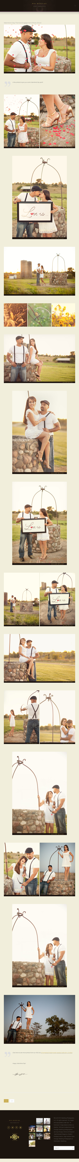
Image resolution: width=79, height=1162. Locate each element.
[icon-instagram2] (20, 1127)
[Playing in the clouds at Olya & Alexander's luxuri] (39, 1136)
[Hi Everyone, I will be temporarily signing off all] (39, 1121)
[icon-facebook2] (9, 1127)
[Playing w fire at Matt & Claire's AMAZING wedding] (32, 1128)
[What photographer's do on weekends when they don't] (39, 1128)
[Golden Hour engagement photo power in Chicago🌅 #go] (32, 1143)
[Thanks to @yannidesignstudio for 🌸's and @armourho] (47, 1136)
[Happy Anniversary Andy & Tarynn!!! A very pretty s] (32, 1136)
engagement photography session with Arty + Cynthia (56, 1052)
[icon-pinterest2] (17, 1127)
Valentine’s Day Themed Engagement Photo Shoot (22, 23)
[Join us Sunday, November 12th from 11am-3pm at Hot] (47, 1121)
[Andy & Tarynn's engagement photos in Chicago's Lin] (47, 1128)
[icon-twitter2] (13, 1127)
